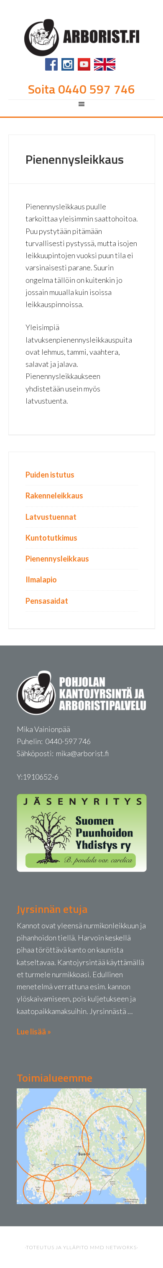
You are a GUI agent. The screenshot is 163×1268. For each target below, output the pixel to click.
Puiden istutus (49, 474)
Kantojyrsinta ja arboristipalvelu (81, 36)
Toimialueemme (54, 1078)
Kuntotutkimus (51, 537)
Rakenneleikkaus (54, 495)
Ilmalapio (41, 579)
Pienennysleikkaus (57, 558)
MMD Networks (113, 1247)
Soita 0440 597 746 (81, 89)
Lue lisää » (34, 1031)
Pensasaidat (46, 600)
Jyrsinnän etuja (52, 909)
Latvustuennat (50, 516)
